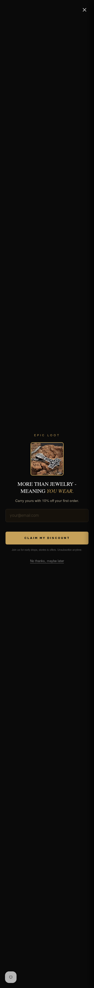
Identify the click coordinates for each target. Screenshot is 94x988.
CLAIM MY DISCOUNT (47, 538)
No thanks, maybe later (47, 560)
